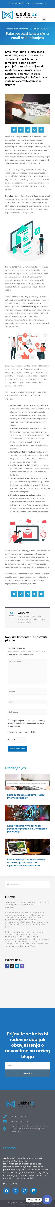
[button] (44, 19)
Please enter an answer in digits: (22, 732)
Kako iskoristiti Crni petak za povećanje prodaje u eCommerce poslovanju (27, 828)
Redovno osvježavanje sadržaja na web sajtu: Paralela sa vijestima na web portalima (26, 862)
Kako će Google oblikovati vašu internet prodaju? (26, 796)
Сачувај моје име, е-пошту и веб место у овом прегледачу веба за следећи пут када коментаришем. (26, 723)
